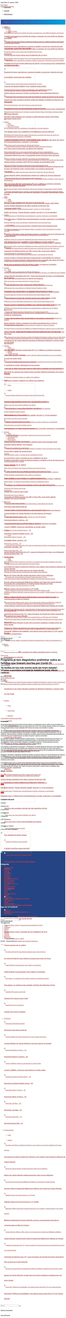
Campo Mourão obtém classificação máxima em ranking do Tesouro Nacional (32, 175)
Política (6, 122)
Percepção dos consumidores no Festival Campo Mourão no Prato (28, 584)
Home (2, 655)
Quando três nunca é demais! (14, 1012)
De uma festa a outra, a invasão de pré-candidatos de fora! (25, 932)
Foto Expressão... (13, 883)
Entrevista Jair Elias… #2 (13, 1110)
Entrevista (7, 1018)
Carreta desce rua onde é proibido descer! (19, 862)
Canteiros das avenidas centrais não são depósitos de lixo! (25, 808)
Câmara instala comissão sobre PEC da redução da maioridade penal (29, 162)
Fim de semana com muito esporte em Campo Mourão (24, 570)
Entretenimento (9, 1130)
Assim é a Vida (12, 31)
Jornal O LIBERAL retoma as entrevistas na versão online (24, 1070)
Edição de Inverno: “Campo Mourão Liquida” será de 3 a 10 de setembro (30, 415)
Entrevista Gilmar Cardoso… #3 (15, 1097)
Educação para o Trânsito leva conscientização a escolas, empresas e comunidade (34, 219)
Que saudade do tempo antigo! (15, 415)
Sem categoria (8, 900)
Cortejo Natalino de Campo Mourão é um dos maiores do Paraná (27, 1043)
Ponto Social (11, 893)
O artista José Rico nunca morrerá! (17, 422)
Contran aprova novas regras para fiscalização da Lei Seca (25, 91)
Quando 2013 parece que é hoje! (16, 998)
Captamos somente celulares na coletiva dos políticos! (24, 381)
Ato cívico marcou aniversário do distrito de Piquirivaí (23, 279)
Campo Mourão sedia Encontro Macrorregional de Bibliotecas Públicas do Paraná (33, 1239)
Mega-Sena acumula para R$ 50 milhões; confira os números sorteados (30, 265)
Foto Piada (11, 438)
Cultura (10, 1140)
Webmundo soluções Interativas (28, 916)
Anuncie (6, 11)
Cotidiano (7, 28)
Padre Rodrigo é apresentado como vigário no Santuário (24, 972)
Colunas (6, 432)
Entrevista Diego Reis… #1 (13, 1123)
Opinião (6, 700)
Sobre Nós (7, 7)
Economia (11, 125)
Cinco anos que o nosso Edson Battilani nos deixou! (22, 822)
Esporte (6, 268)
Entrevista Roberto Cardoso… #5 (16, 1057)
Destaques (7, 875)
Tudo (9, 535)
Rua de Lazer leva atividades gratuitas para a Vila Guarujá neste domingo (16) (32, 305)
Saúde (9, 201)
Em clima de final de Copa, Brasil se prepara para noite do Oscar (27, 958)
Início (5, 22)
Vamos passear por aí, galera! (15, 945)
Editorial (10, 716)
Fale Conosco (8, 14)
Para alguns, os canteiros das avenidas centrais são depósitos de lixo (29, 985)
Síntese (10, 721)
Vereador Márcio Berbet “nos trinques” (18, 905)
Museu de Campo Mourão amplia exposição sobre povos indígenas (28, 1175)
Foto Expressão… (9, 888)
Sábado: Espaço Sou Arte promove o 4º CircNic (21, 1202)
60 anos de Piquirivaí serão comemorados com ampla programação (29, 169)
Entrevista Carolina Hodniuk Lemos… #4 (18, 1083)
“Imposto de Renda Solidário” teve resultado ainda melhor (25, 86)
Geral (5, 197)
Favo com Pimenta (13, 127)
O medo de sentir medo (12, 737)
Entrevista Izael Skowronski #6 (15, 1030)
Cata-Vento (11, 710)
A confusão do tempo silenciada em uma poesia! (22, 365)
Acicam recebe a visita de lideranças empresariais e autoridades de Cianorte (32, 258)
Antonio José (7, 676)
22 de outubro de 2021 (8, 678)
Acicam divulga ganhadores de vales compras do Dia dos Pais (26, 206)
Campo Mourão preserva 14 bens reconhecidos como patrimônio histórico (31, 153)
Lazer (9, 271)
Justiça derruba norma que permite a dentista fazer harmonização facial (30, 442)
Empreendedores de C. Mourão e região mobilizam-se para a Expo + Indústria (32, 243)
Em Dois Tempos (13, 878)
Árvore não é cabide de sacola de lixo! (18, 451)
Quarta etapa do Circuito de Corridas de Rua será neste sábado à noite (30, 298)
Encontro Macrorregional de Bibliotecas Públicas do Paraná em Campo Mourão (33, 1189)
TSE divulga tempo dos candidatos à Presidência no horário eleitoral (29, 242)
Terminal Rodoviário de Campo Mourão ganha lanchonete (25, 108)
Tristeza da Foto (13, 353)
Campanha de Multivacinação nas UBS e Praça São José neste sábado (30, 497)
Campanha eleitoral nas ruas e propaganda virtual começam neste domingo (31, 155)
